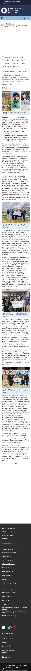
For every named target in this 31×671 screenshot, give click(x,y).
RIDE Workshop (7, 575)
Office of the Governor (8, 638)
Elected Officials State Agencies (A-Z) (7, 645)
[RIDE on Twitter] (9, 628)
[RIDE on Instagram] (15, 628)
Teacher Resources (7, 560)
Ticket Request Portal (8, 583)
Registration (5, 579)
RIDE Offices (6, 596)
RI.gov (4, 642)
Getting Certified (7, 556)
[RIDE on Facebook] (4, 628)
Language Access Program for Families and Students (14, 608)
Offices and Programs (8, 564)
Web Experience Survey (9, 616)
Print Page (7, 657)
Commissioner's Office (8, 592)
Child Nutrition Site (7, 572)
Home (2, 24)
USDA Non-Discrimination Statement (8, 651)
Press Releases (10, 24)
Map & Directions (6, 543)
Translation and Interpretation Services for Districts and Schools (14, 612)
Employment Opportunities (9, 552)
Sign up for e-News (7, 568)
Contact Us (5, 600)
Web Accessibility (7, 604)
